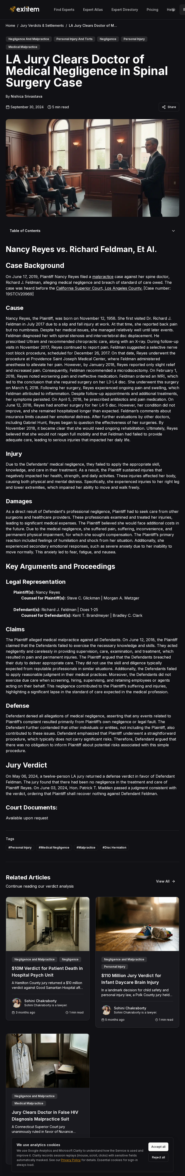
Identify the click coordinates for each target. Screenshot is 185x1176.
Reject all (158, 1157)
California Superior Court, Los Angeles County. (99, 288)
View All (163, 881)
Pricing (152, 9)
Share (172, 107)
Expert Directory (125, 9)
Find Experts (64, 9)
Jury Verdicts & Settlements (42, 25)
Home (10, 25)
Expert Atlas (93, 9)
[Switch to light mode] (173, 9)
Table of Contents (25, 231)
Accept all (158, 1147)
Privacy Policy (71, 1160)
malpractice (102, 276)
